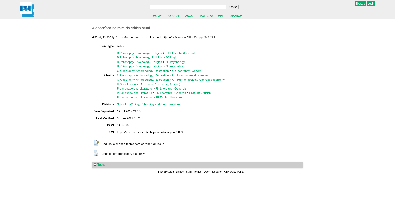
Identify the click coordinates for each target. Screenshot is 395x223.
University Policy (234, 171)
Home (157, 15)
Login (371, 3)
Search (236, 15)
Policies (206, 15)
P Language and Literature (134, 88)
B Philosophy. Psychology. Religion (139, 53)
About (190, 15)
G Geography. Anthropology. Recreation (143, 70)
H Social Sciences (128, 84)
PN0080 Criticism (200, 92)
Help (221, 15)
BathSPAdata (166, 171)
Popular (173, 15)
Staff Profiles (194, 171)
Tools (100, 164)
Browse (360, 3)
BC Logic (171, 57)
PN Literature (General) (170, 88)
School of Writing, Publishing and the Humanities (148, 104)
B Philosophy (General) (180, 53)
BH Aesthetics (174, 66)
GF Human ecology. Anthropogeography (198, 79)
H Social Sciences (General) (162, 84)
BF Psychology (175, 62)
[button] (96, 143)
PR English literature (168, 97)
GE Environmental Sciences (190, 75)
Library (180, 171)
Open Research (213, 171)
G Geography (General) (187, 70)
